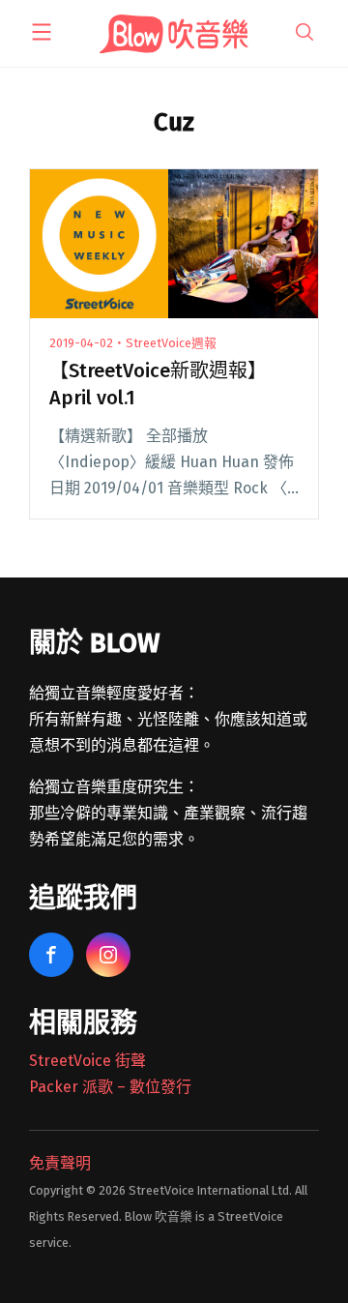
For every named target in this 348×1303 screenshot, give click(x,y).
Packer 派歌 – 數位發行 (110, 1087)
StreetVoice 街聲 (87, 1060)
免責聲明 (60, 1163)
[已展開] (41, 32)
